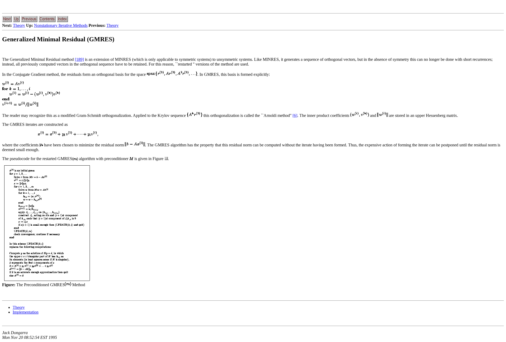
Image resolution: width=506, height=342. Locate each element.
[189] (79, 59)
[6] (295, 115)
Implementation (25, 312)
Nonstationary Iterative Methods (60, 25)
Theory (19, 25)
